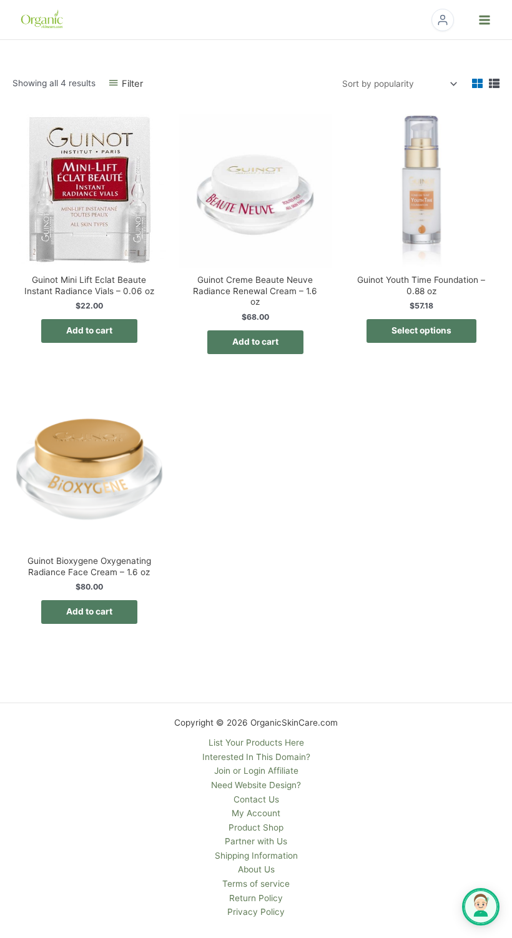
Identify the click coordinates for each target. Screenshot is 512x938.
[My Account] (442, 20)
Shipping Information (256, 856)
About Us (256, 869)
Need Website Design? (256, 785)
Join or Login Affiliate (256, 771)
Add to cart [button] (89, 330)
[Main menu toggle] (485, 19)
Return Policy (256, 898)
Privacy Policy (256, 912)
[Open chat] (481, 907)
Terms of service (256, 884)
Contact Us (256, 799)
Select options (421, 330)
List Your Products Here (256, 743)
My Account (256, 813)
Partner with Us (256, 841)
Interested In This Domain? (256, 757)
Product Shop (256, 827)
